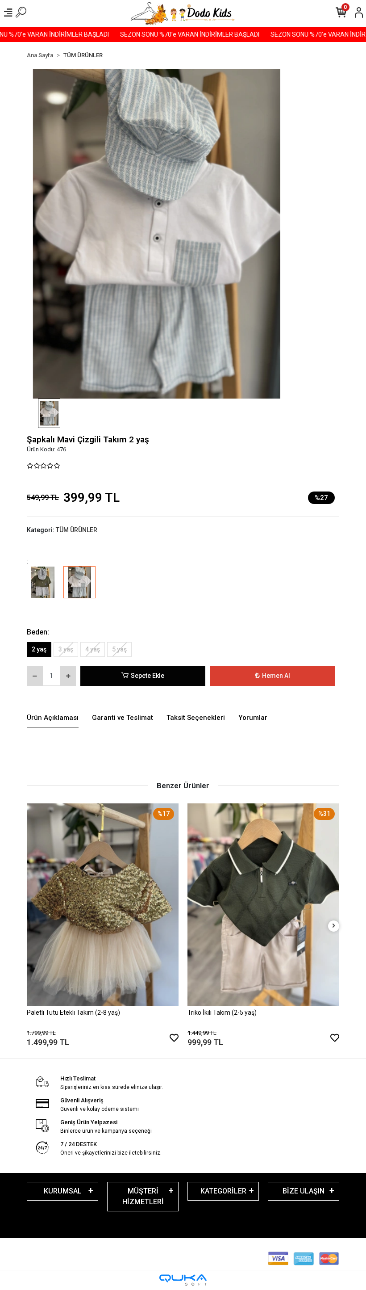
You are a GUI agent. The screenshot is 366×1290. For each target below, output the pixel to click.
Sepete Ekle (147, 675)
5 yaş (119, 649)
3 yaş (65, 649)
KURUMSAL (63, 1191)
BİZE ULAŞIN (303, 1191)
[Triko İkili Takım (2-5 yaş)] (263, 904)
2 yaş (39, 649)
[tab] (53, 718)
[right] (333, 926)
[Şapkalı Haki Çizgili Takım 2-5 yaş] (43, 588)
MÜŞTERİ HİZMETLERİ (143, 1196)
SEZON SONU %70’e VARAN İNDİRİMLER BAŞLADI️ (172, 34)
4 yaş (92, 649)
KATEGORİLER (223, 1191)
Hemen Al (276, 675)
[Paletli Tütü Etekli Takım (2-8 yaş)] (103, 904)
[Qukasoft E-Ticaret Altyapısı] (183, 1280)
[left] (32, 926)
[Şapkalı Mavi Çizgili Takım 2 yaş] (79, 588)
